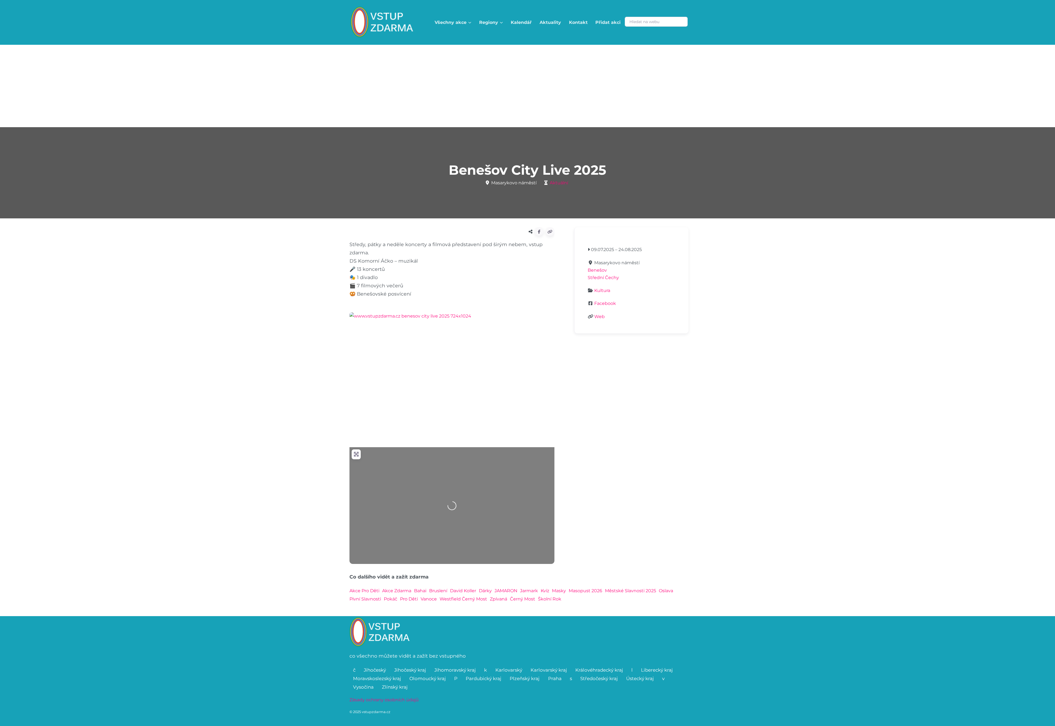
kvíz (545, 590)
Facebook (605, 303)
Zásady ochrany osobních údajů (384, 699)
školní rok (549, 599)
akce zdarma (396, 590)
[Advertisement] (527, 86)
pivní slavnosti (365, 599)
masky (559, 590)
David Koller (463, 590)
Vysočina (363, 687)
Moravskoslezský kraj (377, 678)
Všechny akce (451, 22)
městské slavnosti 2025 (630, 590)
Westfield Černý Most (463, 599)
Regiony (488, 22)
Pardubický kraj (483, 678)
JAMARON (506, 590)
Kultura (602, 290)
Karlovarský (508, 670)
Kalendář (521, 22)
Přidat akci (608, 22)
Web (599, 316)
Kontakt (578, 22)
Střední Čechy (603, 277)
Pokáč (390, 599)
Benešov (597, 270)
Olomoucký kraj (427, 678)
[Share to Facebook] (539, 231)
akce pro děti (364, 590)
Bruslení (438, 590)
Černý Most (522, 599)
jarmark (529, 590)
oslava (666, 590)
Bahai (420, 590)
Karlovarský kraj (549, 670)
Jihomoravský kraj (455, 670)
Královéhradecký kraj (599, 670)
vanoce (429, 599)
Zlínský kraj (395, 687)
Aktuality (550, 22)
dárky (485, 590)
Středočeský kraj (599, 678)
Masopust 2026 (585, 590)
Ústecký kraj (640, 678)
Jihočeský (375, 670)
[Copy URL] (550, 231)
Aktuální (559, 182)
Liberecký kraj (657, 670)
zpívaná (498, 599)
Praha (555, 678)
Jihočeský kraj (410, 670)
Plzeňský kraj (525, 678)
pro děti (409, 599)
